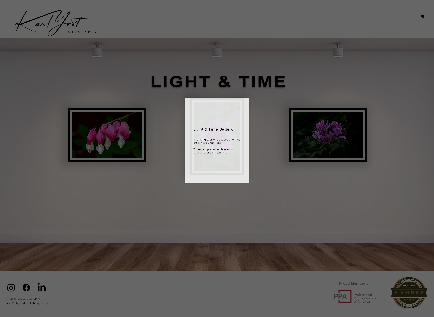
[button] (240, 108)
